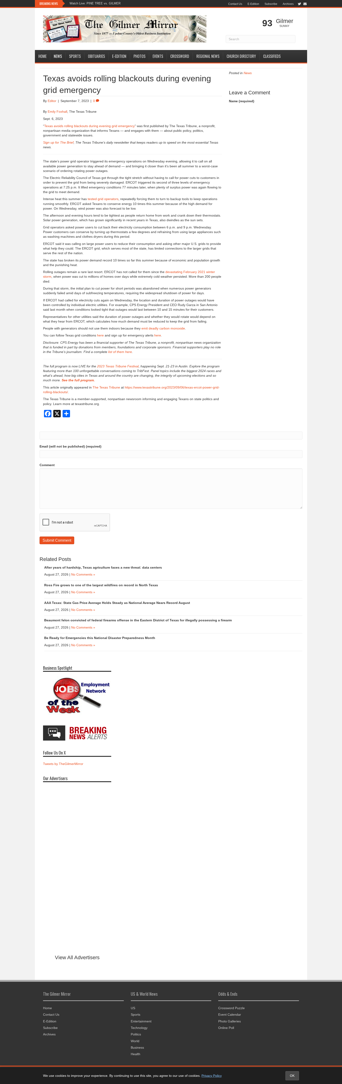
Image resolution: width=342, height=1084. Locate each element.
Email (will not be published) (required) (70, 446)
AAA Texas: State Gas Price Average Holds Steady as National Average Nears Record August (117, 603)
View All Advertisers (77, 957)
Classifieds (272, 56)
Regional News (207, 56)
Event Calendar (229, 1014)
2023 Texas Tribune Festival (118, 366)
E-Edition (253, 4)
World (135, 1041)
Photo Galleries (229, 1021)
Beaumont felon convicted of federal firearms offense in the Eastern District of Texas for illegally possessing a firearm (138, 620)
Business (137, 1047)
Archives (288, 4)
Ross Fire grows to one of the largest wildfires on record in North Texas (101, 585)
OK (292, 1075)
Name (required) (241, 101)
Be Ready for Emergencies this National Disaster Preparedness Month (100, 638)
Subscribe (271, 4)
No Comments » (83, 574)
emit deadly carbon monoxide (163, 328)
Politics (136, 1034)
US (133, 1008)
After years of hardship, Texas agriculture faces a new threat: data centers (103, 567)
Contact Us (235, 4)
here (100, 335)
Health (135, 1054)
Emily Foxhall (57, 111)
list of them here (120, 352)
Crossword (179, 56)
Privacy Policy (211, 1075)
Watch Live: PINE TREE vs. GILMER (95, 3)
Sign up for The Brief (58, 142)
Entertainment (141, 1021)
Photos (139, 56)
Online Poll (226, 1028)
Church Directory (241, 56)
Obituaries (96, 56)
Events (158, 56)
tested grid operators (103, 199)
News (58, 56)
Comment (47, 465)
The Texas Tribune (106, 387)
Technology (139, 1028)
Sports (75, 56)
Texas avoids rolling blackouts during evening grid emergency (89, 126)
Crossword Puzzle (231, 1008)
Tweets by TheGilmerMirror (63, 764)
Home (42, 56)
